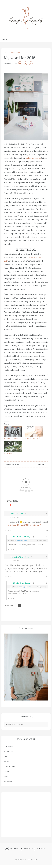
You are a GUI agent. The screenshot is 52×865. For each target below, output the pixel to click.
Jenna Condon (17, 513)
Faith (5, 756)
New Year (15, 53)
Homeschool (8, 746)
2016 (41, 257)
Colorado (7, 771)
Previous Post (12, 465)
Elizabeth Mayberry (21, 537)
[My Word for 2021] (13, 431)
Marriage (7, 761)
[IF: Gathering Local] (34, 431)
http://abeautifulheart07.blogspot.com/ (23, 525)
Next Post (41, 465)
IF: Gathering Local (32, 438)
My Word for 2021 (11, 438)
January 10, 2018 (10, 63)
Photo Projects (9, 766)
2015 (36, 257)
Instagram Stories (33, 158)
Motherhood (8, 751)
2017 (6, 261)
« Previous (9, 606)
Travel (6, 776)
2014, (31, 257)
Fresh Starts (8, 453)
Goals (7, 53)
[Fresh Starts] (13, 446)
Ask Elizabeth (8, 781)
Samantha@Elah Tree (20, 557)
